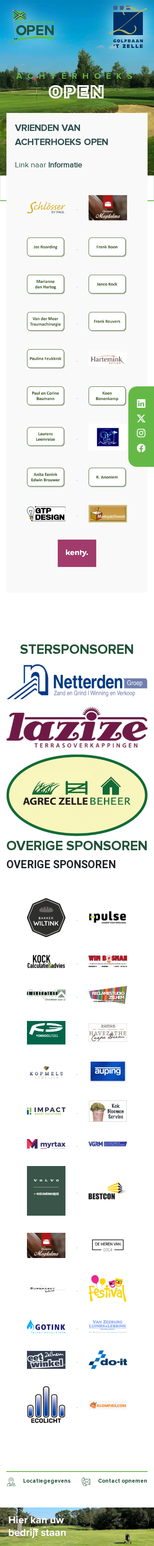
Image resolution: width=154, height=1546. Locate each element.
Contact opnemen (122, 1481)
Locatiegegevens (46, 1481)
